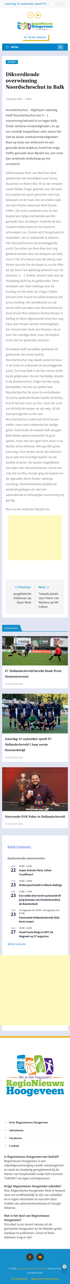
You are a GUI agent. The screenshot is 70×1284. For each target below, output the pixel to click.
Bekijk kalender (17, 944)
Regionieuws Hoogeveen (32, 1268)
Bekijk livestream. (19, 846)
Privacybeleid (19, 1278)
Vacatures (15, 1138)
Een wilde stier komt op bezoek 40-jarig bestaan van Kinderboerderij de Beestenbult (40, 899)
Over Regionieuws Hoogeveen (28, 1122)
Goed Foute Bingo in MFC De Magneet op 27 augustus (36, 934)
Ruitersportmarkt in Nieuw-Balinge (40, 885)
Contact (14, 1146)
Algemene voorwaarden (45, 1278)
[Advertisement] (35, 537)
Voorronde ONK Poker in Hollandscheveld (35, 817)
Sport (12, 61)
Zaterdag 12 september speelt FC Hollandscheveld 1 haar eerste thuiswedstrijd (25, 3)
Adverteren (16, 1130)
